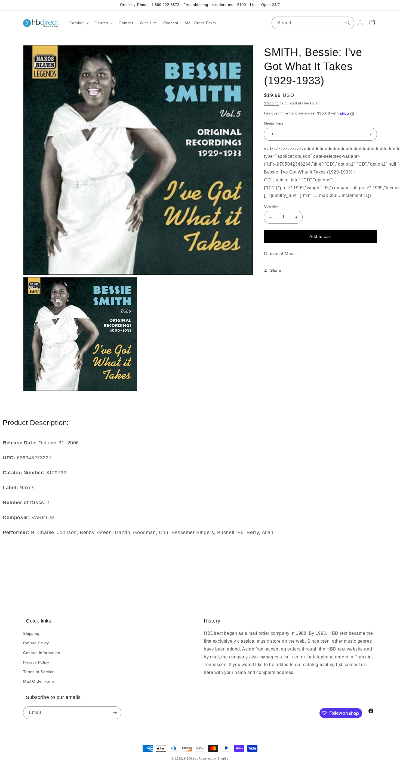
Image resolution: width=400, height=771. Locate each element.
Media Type (273, 124)
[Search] (348, 23)
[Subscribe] (115, 712)
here (208, 672)
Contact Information (41, 653)
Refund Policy (36, 643)
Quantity (271, 207)
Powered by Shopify (214, 758)
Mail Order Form (38, 681)
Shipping (271, 103)
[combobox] (313, 23)
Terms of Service (39, 672)
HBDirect (191, 758)
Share (275, 270)
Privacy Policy (36, 662)
